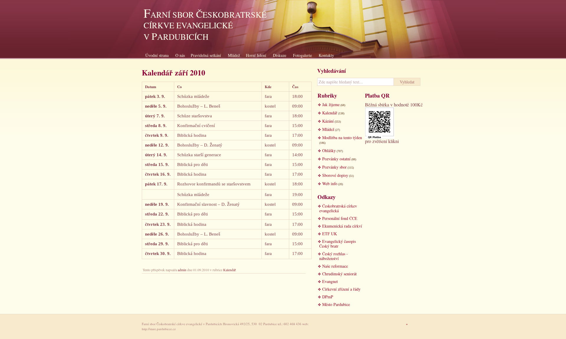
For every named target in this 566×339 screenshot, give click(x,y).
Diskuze (279, 55)
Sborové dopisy (335, 175)
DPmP (327, 296)
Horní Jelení (256, 55)
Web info (329, 183)
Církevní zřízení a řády (341, 289)
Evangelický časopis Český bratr (337, 243)
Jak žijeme (331, 104)
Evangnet (330, 281)
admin (182, 269)
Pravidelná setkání (206, 55)
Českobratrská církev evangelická (338, 208)
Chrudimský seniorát (339, 274)
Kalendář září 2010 (173, 72)
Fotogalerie (302, 55)
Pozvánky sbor (334, 167)
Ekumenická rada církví (342, 226)
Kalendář (229, 269)
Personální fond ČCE (339, 218)
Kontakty (326, 55)
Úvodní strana (157, 55)
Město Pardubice (336, 304)
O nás (180, 55)
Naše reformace (335, 266)
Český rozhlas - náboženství (333, 256)
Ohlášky (329, 150)
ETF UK (329, 233)
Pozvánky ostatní (336, 159)
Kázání (328, 121)
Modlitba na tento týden (342, 137)
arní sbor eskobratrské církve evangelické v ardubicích (205, 25)
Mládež (234, 55)
